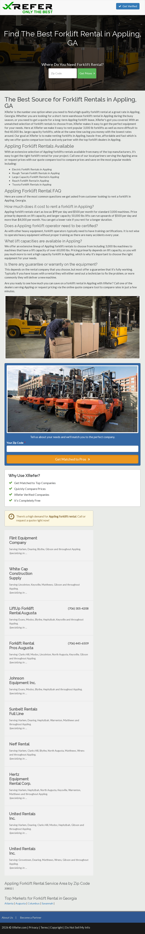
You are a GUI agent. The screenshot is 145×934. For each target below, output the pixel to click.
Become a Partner (30, 917)
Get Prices (85, 73)
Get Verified (130, 6)
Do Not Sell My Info (77, 927)
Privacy (33, 927)
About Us (7, 917)
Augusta (20, 903)
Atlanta (9, 903)
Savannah (47, 903)
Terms (44, 927)
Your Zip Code (16, 442)
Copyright (56, 927)
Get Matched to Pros (71, 459)
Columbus (34, 903)
